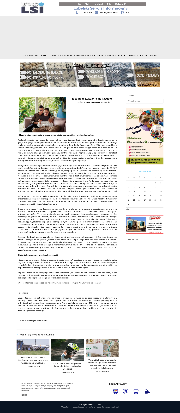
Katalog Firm (149, 55)
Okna (67, 385)
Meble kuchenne (26, 385)
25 (134, 200)
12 (139, 191)
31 (129, 204)
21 (150, 196)
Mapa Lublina (30, 55)
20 (145, 196)
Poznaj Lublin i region (53, 55)
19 (139, 196)
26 (139, 200)
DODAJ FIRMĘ (103, 4)
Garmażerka (25, 387)
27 (145, 200)
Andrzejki (70, 383)
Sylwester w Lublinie (39, 385)
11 (134, 191)
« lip (127, 209)
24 (129, 200)
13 (145, 191)
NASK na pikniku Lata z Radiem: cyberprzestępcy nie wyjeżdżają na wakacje (33, 360)
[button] (22, 74)
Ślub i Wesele (78, 55)
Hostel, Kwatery (47, 387)
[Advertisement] (90, 34)
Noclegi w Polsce (26, 383)
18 (134, 196)
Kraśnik (54, 383)
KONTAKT (84, 4)
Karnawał (49, 385)
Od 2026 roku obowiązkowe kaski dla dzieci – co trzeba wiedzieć (67, 366)
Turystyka (132, 55)
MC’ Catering (47, 383)
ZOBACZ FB (133, 239)
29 (155, 200)
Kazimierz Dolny (38, 383)
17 (129, 196)
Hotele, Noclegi (96, 55)
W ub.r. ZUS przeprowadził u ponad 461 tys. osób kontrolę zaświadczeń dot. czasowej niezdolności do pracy (102, 364)
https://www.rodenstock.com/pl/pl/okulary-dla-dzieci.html (74, 283)
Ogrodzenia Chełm (35, 387)
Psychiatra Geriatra (59, 385)
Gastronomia (115, 55)
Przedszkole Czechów (59, 387)
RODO (24, 395)
